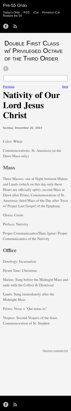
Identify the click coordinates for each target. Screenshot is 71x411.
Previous (8, 86)
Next (65, 86)
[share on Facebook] (6, 69)
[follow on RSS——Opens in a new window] (16, 25)
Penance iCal (51, 12)
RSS (26, 12)
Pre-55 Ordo (15, 5)
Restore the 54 (12, 15)
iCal (36, 12)
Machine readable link (55, 350)
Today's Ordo (11, 12)
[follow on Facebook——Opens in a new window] (7, 25)
